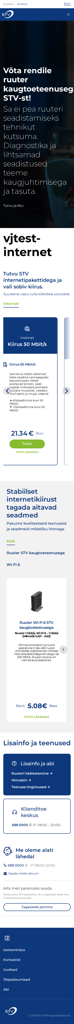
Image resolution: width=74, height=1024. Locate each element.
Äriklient (22, 4)
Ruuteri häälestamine (31, 773)
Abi (6, 989)
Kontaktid (11, 960)
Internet (11, 303)
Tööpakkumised (16, 980)
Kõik (11, 541)
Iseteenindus (14, 950)
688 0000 (36, 825)
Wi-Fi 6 (13, 564)
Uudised (10, 970)
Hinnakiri (20, 780)
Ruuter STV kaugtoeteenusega (36, 553)
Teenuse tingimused (29, 787)
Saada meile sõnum (23, 873)
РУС (67, 4)
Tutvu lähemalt (27, 452)
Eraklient (8, 4)
